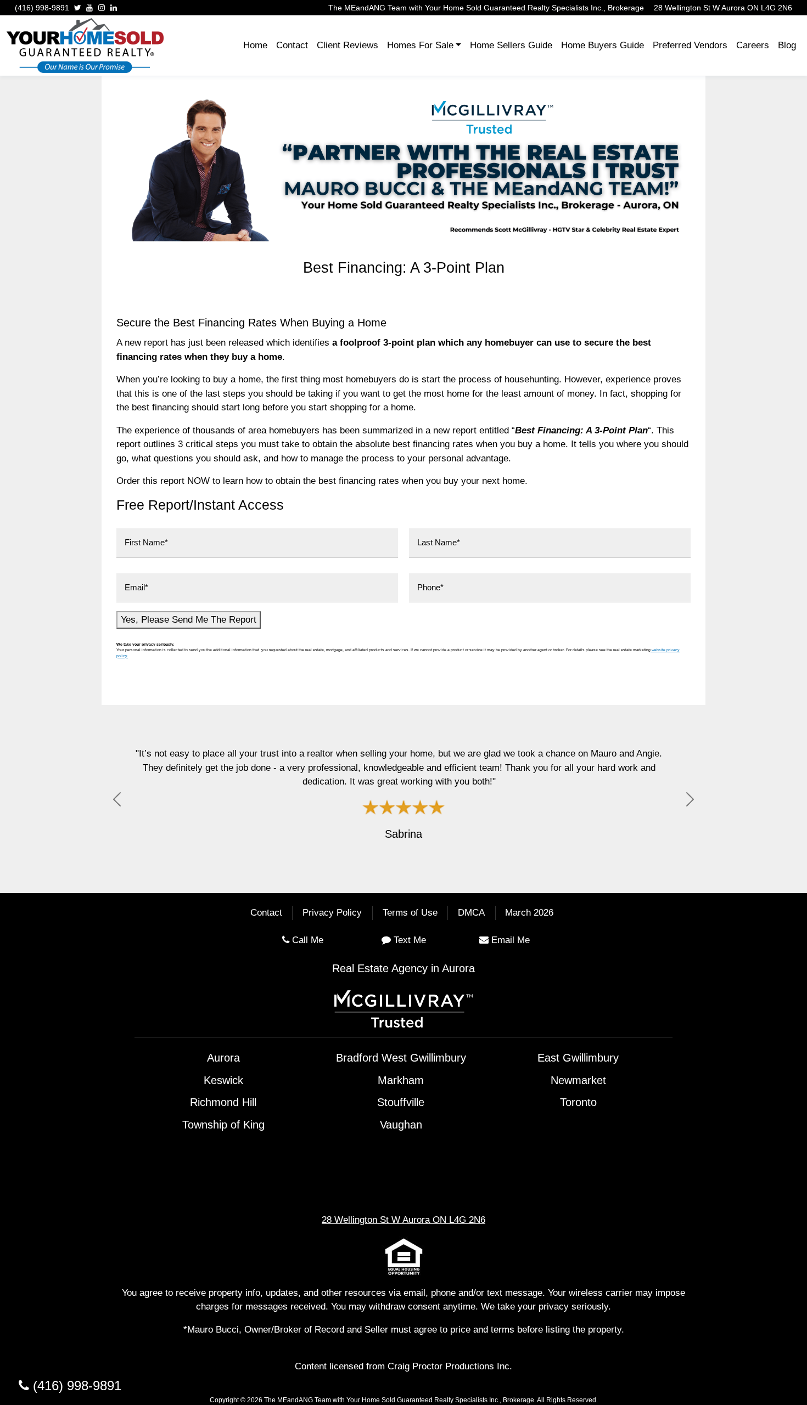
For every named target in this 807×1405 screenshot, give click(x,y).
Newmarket (578, 1080)
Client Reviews (347, 45)
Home (255, 45)
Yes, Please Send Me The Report (188, 619)
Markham (401, 1080)
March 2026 (529, 913)
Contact (292, 45)
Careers (752, 45)
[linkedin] (113, 7)
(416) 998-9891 (42, 7)
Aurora (223, 1058)
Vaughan (401, 1125)
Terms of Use (410, 913)
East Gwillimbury (578, 1058)
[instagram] (101, 7)
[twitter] (77, 7)
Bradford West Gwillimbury (401, 1058)
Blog (787, 45)
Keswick (223, 1080)
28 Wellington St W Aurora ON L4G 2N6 (723, 7)
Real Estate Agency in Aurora (403, 968)
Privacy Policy (332, 913)
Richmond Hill (223, 1102)
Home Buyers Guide (602, 45)
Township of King (223, 1125)
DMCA (471, 913)
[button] (117, 799)
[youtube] (89, 7)
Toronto (578, 1102)
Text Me (410, 940)
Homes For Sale (420, 45)
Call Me (307, 940)
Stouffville (400, 1102)
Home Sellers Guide (511, 45)
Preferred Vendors (690, 45)
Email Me (510, 940)
